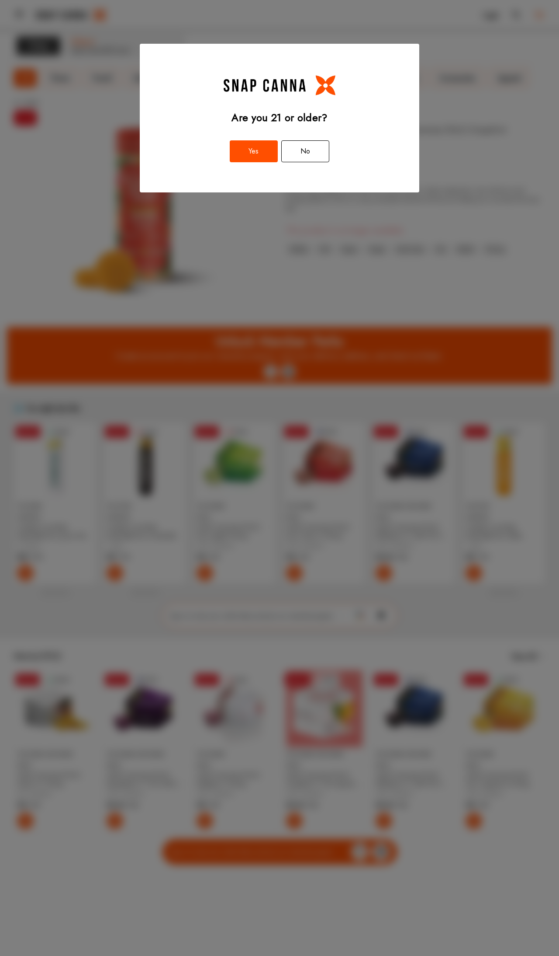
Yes (253, 151)
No (305, 151)
